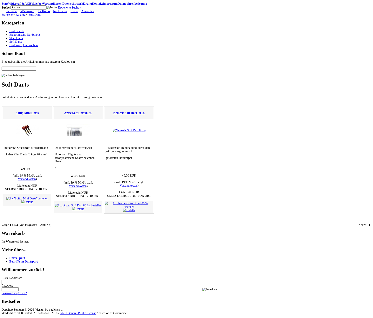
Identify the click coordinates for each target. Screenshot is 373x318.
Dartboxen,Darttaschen (23, 45)
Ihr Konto (44, 11)
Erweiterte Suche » (69, 7)
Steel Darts (16, 38)
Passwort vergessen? (14, 293)
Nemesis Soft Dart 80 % (129, 112)
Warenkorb (27, 11)
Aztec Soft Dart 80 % (78, 112)
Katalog (20, 14)
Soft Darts (35, 14)
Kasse (74, 11)
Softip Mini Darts (27, 112)
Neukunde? (60, 11)
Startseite (11, 11)
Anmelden (87, 11)
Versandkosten (27, 179)
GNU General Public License (78, 313)
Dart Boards (16, 31)
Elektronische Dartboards (24, 34)
